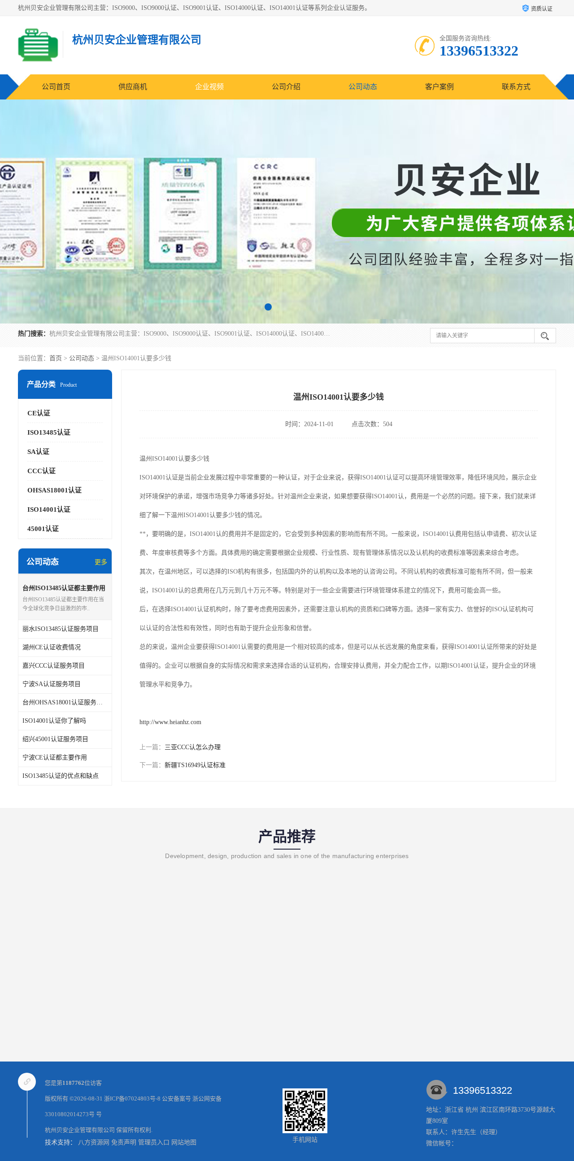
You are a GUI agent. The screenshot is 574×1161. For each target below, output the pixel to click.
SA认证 (38, 451)
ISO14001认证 (48, 509)
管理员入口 (154, 1142)
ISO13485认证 (48, 432)
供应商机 (132, 87)
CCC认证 (41, 471)
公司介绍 (286, 87)
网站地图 (183, 1142)
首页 (55, 358)
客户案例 (439, 87)
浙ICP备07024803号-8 (132, 1098)
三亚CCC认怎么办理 (193, 747)
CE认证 (38, 413)
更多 (101, 562)
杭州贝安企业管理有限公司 (80, 1129)
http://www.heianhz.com (170, 722)
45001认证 (43, 528)
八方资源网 (93, 1142)
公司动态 (362, 87)
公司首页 (56, 87)
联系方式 (516, 87)
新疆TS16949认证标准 (195, 765)
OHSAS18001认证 (54, 490)
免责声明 (123, 1142)
